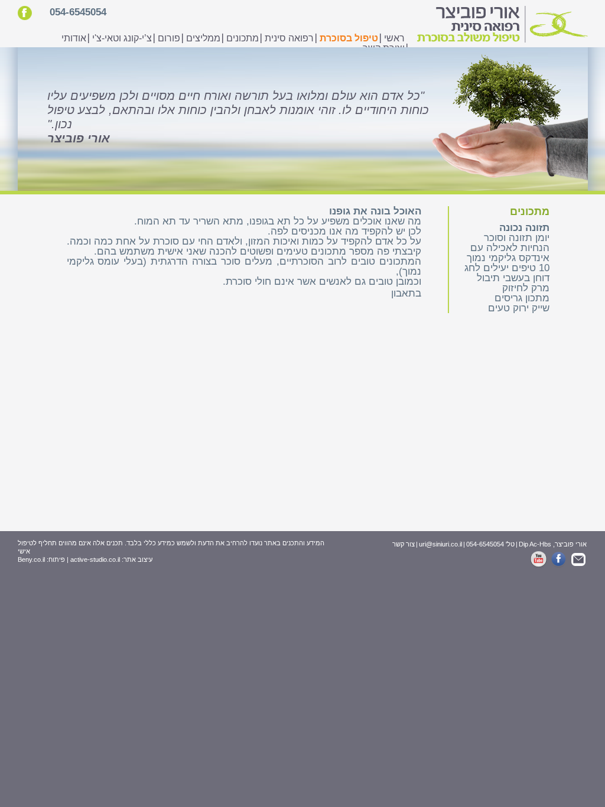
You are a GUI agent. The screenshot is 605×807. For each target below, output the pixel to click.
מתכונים (242, 38)
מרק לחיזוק (525, 288)
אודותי (73, 38)
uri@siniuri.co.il (440, 544)
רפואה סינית (289, 38)
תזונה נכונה (524, 228)
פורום (169, 38)
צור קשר (403, 544)
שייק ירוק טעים (518, 308)
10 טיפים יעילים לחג (506, 268)
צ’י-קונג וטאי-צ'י (122, 38)
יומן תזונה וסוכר (516, 238)
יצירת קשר (384, 48)
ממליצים (203, 38)
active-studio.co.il (95, 559)
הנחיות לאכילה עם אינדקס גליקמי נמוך (508, 253)
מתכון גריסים (522, 298)
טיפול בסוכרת (349, 38)
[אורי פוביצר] (501, 25)
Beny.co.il (31, 559)
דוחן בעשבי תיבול (513, 278)
